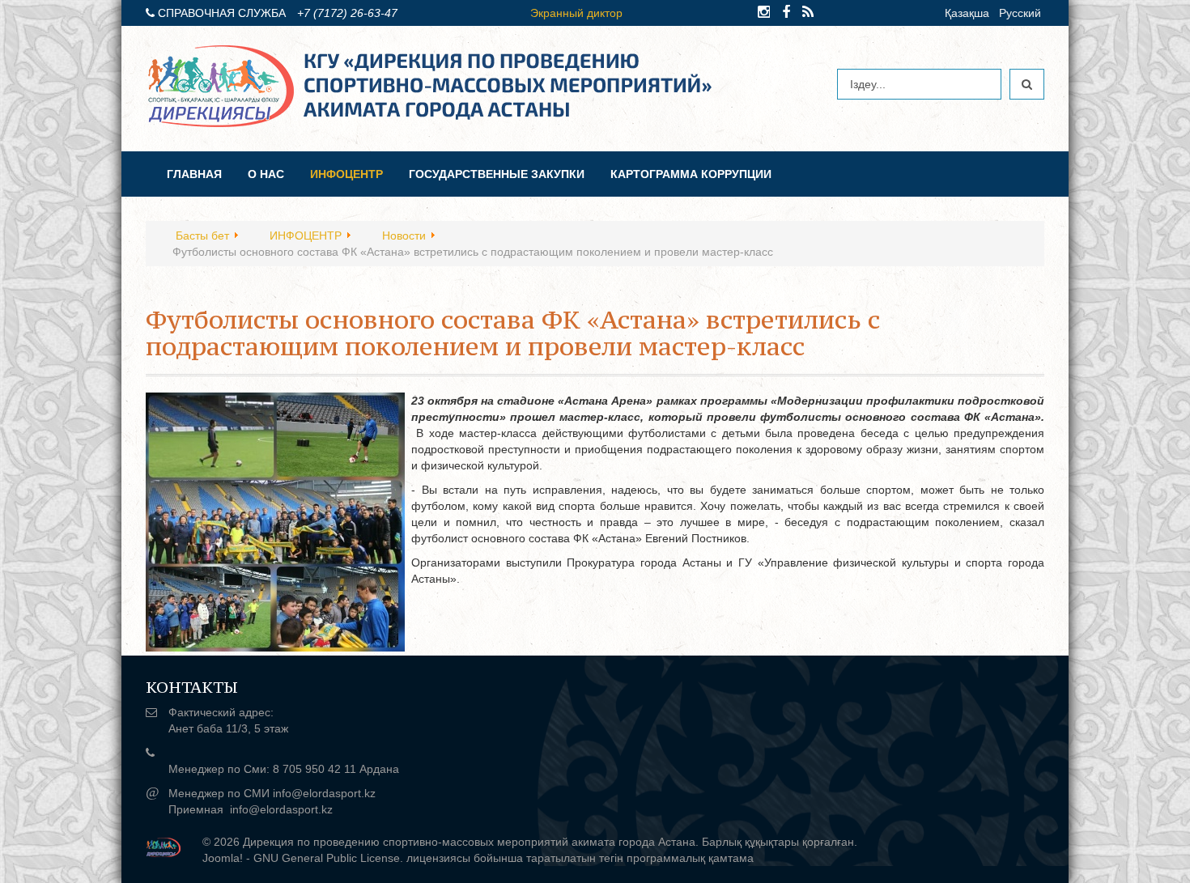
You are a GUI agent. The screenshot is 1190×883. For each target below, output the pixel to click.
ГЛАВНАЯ (194, 174)
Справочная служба (222, 12)
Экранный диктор (576, 12)
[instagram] (764, 12)
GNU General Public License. (328, 857)
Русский (1020, 12)
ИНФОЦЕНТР (346, 174)
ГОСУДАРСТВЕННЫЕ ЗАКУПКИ (496, 174)
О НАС (266, 174)
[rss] (808, 12)
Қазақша (967, 12)
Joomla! (222, 857)
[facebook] (786, 12)
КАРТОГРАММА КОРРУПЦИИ (690, 174)
